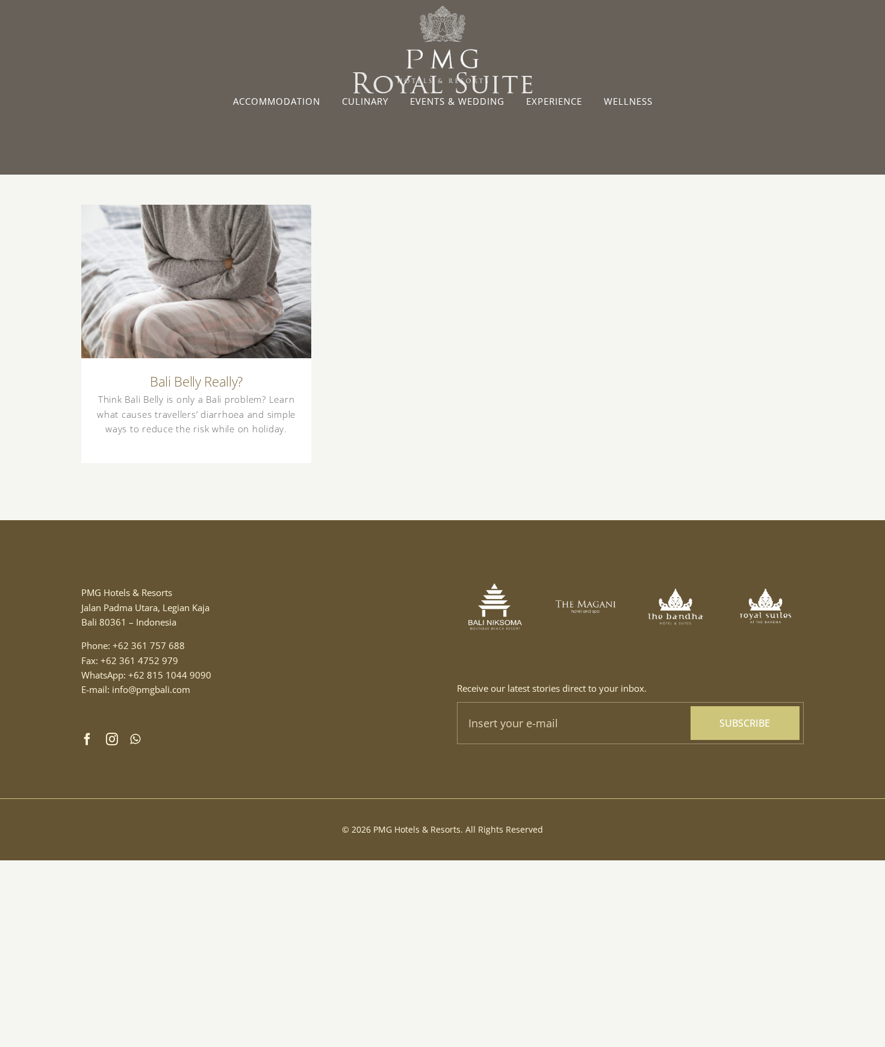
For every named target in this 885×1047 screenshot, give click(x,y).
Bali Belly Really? (196, 271)
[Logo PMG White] (442, 10)
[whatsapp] (135, 739)
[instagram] (112, 739)
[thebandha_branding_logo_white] (676, 573)
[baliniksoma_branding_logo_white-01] (495, 573)
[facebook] (87, 739)
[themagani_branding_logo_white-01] (585, 597)
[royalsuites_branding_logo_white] (765, 573)
